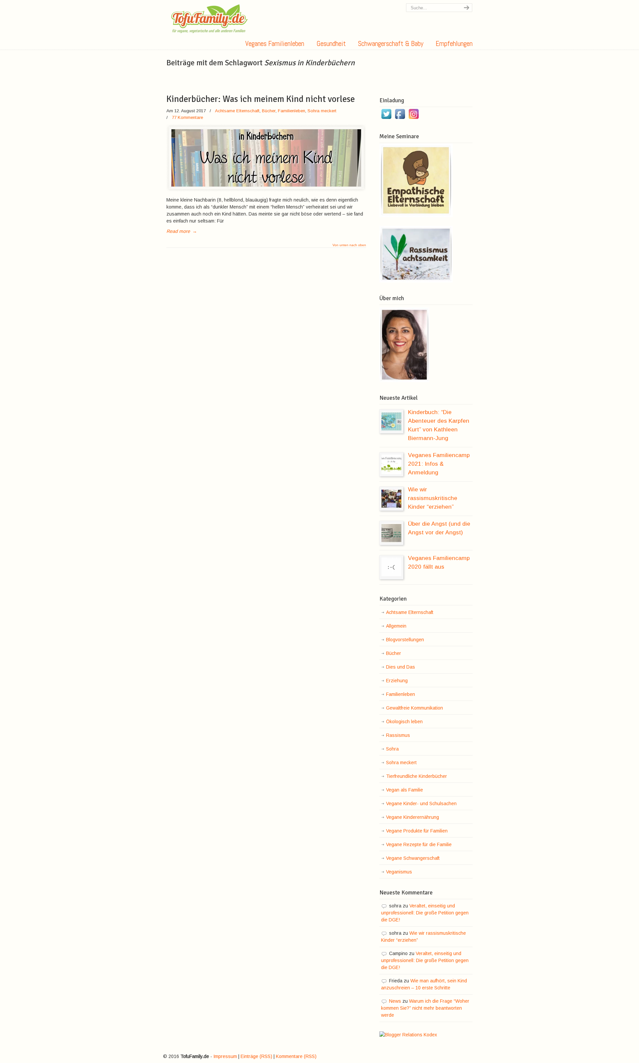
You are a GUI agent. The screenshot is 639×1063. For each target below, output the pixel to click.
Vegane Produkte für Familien (417, 830)
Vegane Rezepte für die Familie (419, 844)
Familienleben (291, 110)
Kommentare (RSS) (296, 1056)
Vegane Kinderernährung (412, 817)
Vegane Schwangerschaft (413, 858)
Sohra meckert (322, 110)
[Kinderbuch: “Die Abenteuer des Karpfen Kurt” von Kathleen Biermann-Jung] (391, 421)
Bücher (269, 110)
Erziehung (397, 680)
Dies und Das (400, 667)
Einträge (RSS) (256, 1056)
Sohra (392, 749)
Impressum (225, 1056)
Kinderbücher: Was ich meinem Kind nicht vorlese (260, 99)
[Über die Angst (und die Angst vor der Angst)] (391, 533)
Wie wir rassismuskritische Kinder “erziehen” (432, 498)
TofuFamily (209, 18)
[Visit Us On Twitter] (386, 119)
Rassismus (398, 735)
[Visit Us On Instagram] (413, 119)
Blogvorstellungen (405, 639)
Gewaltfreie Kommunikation (414, 708)
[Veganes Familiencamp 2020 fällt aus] (391, 567)
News (395, 1001)
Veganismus (399, 871)
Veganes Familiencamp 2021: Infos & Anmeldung (439, 464)
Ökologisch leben (404, 721)
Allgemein (396, 626)
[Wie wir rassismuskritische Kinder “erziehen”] (391, 499)
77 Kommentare (187, 117)
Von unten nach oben (349, 245)
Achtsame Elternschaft (237, 110)
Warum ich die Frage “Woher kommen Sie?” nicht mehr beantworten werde (425, 1008)
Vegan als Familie (404, 790)
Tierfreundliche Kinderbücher (416, 776)
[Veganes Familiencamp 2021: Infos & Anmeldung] (391, 464)
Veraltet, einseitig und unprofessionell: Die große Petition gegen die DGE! (425, 912)
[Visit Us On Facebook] (400, 119)
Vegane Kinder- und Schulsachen (421, 803)
